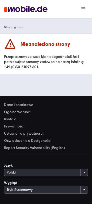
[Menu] (83, 9)
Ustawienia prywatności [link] (23, 134)
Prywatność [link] (13, 126)
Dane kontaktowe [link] (18, 105)
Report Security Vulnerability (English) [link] (34, 148)
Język (8, 165)
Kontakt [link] (10, 119)
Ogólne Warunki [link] (17, 112)
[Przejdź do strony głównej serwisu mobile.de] (26, 9)
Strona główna (14, 27)
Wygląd (10, 183)
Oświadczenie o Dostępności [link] (27, 141)
